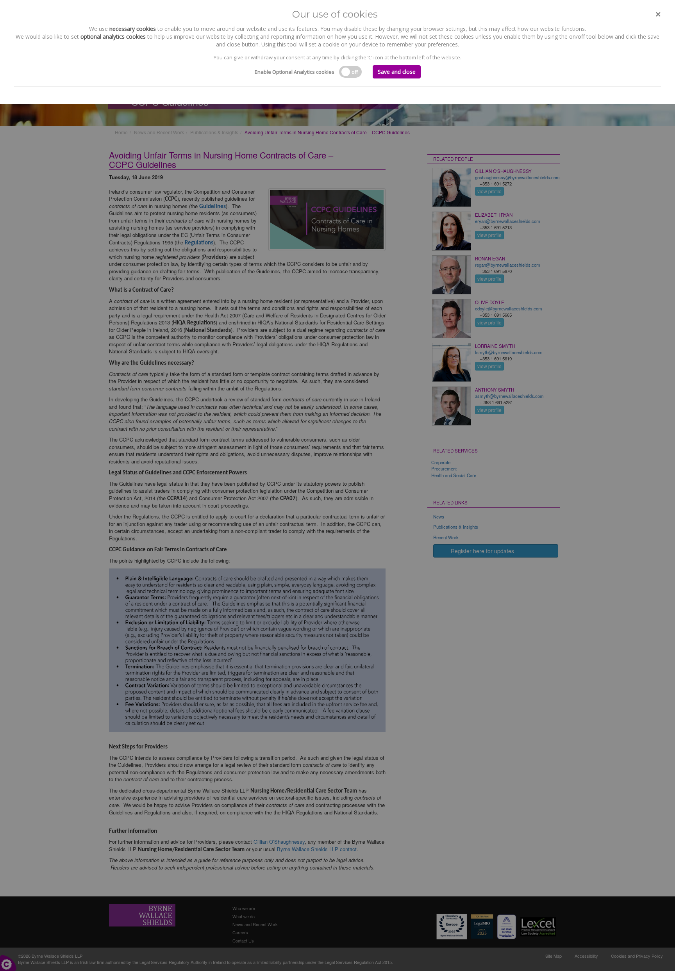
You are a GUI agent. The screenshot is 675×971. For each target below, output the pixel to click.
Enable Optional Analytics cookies (294, 71)
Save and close (397, 71)
